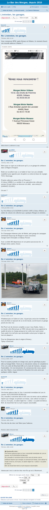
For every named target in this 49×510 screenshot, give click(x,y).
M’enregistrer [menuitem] (35, 7)
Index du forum (7, 503)
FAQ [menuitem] (14, 7)
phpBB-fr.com (27, 507)
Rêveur (12, 346)
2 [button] (28, 21)
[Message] (1, 38)
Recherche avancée (35, 17)
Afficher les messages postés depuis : (20, 475)
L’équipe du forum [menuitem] (39, 503)
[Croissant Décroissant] (24, 480)
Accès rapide (6, 7)
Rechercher (32, 17)
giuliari (8, 407)
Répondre (5, 18)
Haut (47, 147)
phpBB (19, 506)
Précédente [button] (24, 21)
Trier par (21, 477)
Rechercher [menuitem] (47, 10)
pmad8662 (12, 150)
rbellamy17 (4, 195)
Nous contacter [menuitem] (27, 503)
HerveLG (3, 25)
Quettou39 (4, 376)
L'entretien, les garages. (13, 14)
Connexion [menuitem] (45, 7)
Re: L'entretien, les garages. (14, 36)
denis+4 (9, 217)
